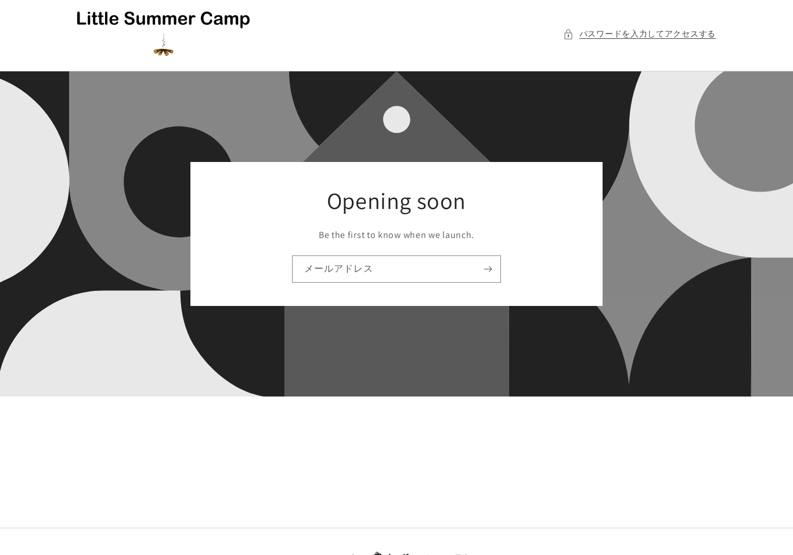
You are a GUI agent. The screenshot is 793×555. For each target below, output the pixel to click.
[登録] (487, 269)
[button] (639, 34)
